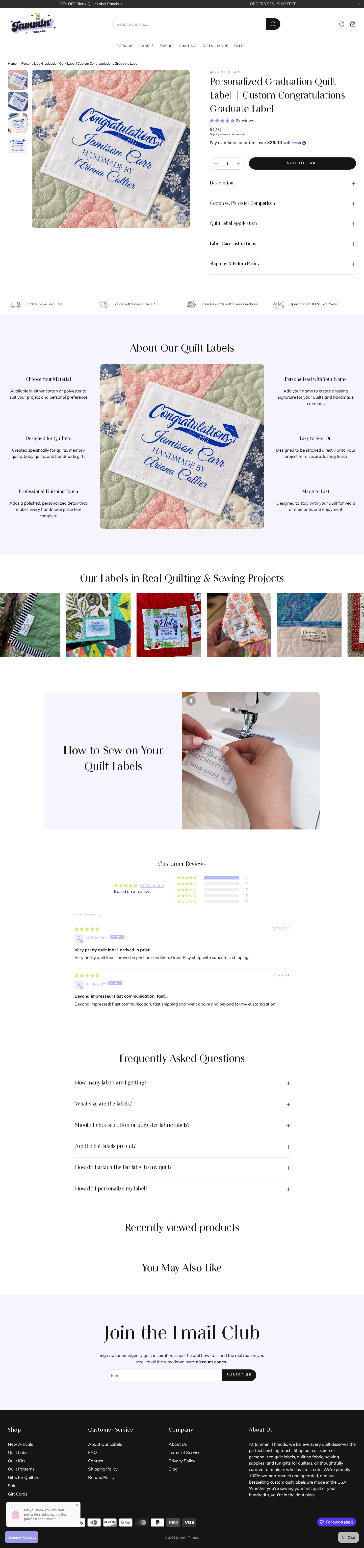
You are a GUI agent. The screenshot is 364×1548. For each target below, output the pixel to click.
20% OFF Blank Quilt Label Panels (89, 4)
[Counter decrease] (215, 163)
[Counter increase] (238, 163)
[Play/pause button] (191, 701)
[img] (87, 929)
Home (12, 63)
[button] (196, 24)
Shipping (215, 134)
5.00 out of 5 (152, 885)
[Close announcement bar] (359, 3)
